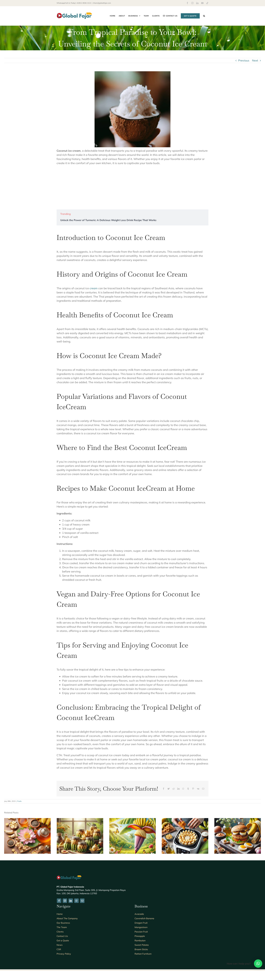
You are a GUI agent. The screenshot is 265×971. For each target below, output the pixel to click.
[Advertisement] (132, 187)
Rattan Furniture (143, 953)
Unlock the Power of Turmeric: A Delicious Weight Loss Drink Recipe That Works (108, 220)
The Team (62, 927)
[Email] (203, 788)
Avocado (139, 914)
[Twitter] (168, 788)
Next (255, 60)
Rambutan (140, 940)
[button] (204, 15)
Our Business (63, 922)
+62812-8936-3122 (83, 3)
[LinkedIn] (178, 788)
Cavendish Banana (144, 918)
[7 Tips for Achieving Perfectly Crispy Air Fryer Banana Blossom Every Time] (185, 820)
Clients (60, 931)
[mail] (82, 900)
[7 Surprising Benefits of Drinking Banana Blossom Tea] (27, 820)
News (60, 945)
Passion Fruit (141, 931)
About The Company (67, 918)
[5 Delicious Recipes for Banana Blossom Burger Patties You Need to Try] (237, 820)
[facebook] (59, 900)
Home (60, 914)
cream (94, 288)
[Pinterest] (193, 788)
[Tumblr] (188, 788)
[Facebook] (163, 788)
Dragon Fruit (141, 922)
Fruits (19, 801)
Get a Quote (63, 940)
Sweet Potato (142, 945)
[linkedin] (70, 900)
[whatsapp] (76, 900)
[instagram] (65, 900)
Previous (243, 60)
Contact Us (62, 936)
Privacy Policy (64, 953)
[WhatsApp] (183, 788)
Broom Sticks (141, 949)
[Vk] (198, 788)
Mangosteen (141, 927)
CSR (59, 949)
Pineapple (140, 936)
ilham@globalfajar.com (102, 3)
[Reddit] (173, 788)
